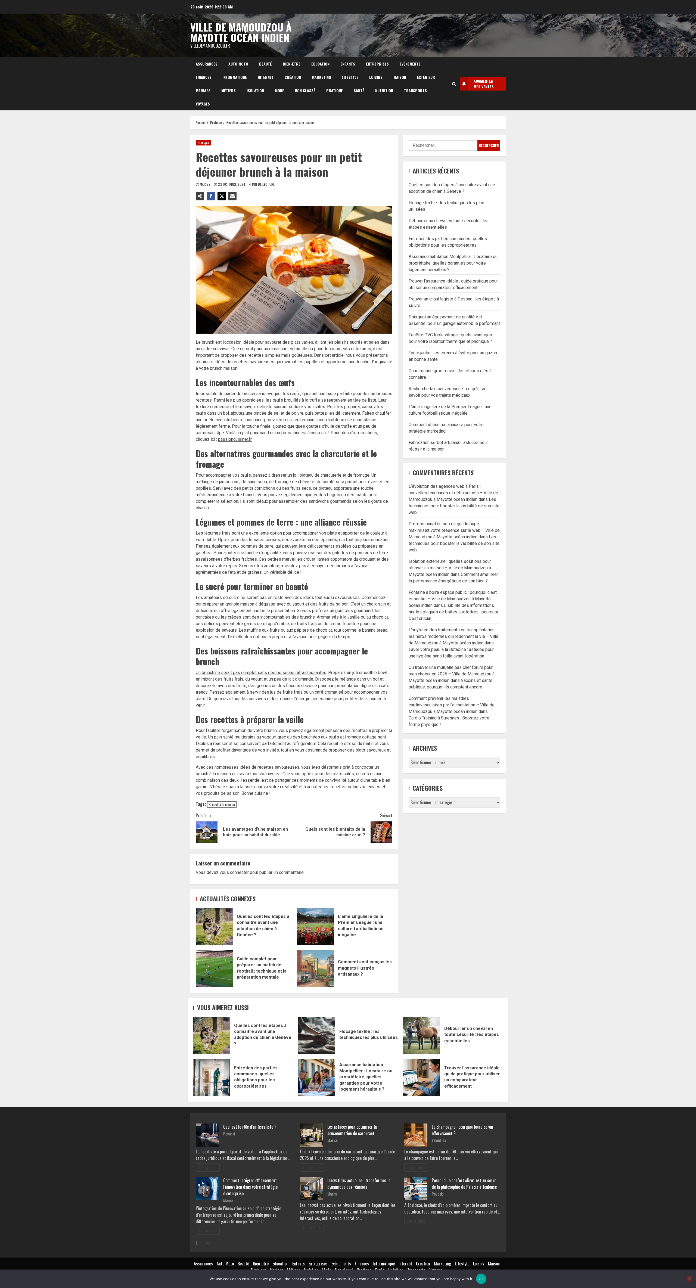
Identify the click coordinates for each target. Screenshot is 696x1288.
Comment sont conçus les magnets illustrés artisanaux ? (315, 968)
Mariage (203, 90)
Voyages (203, 104)
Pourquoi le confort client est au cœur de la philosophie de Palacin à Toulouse (464, 1183)
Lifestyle (350, 77)
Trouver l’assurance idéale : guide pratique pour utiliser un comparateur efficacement (421, 1077)
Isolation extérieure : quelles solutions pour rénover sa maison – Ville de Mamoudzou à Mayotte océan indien (450, 568)
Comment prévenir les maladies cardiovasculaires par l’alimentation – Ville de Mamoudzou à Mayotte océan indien (452, 705)
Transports (415, 90)
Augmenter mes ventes (484, 83)
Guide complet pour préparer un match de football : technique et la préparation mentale (214, 968)
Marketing (321, 77)
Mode (279, 90)
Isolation (255, 90)
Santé (359, 90)
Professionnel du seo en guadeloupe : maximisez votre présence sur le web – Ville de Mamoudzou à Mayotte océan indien (454, 530)
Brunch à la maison (222, 804)
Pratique (334, 90)
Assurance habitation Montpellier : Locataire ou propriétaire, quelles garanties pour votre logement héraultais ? (453, 263)
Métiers (228, 90)
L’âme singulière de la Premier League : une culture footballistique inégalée (315, 926)
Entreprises (377, 64)
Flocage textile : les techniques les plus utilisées (316, 1035)
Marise (205, 184)
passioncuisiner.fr (235, 439)
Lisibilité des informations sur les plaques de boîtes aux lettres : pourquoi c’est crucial (453, 612)
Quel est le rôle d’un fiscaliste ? (249, 1126)
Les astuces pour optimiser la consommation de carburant (352, 1130)
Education (320, 64)
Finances (204, 77)
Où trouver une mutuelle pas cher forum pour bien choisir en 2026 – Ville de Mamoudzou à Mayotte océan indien (452, 674)
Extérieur (426, 77)
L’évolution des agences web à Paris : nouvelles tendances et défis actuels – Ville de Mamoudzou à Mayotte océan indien (453, 493)
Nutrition (384, 90)
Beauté (265, 64)
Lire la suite (208, 1167)
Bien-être (291, 64)
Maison (399, 77)
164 (208, 1243)
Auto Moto (238, 64)
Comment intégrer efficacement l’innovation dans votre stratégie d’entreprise (250, 1187)
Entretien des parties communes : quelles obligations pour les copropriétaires (211, 1077)
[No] (689, 1278)
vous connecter (234, 872)
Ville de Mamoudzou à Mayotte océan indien (241, 32)
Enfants (347, 64)
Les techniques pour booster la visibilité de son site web (454, 506)
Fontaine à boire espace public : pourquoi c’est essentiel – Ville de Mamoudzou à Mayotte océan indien (453, 599)
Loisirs (376, 77)
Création (293, 77)
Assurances (206, 64)
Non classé (305, 90)
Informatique (234, 77)
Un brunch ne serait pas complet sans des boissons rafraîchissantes (261, 672)
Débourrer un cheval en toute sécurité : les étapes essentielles (421, 1035)
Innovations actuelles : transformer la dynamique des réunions (358, 1183)
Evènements (410, 64)
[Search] (454, 84)
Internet (266, 77)
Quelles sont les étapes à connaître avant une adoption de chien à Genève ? (214, 926)
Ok (481, 1279)
